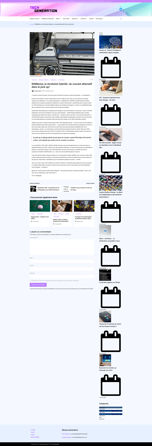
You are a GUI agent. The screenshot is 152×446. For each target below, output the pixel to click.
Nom (31, 258)
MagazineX (56, 444)
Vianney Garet (37, 91)
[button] (60, 18)
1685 (100, 412)
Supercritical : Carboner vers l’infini (40, 217)
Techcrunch (38, 175)
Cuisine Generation (66, 437)
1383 (100, 415)
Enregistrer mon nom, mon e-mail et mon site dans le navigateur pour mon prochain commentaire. (55, 280)
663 (100, 419)
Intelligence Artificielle (48, 18)
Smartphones (54, 79)
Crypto (55, 213)
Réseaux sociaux (34, 18)
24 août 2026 (102, 79)
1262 (100, 409)
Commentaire (34, 237)
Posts (103, 409)
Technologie (99, 18)
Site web (32, 273)
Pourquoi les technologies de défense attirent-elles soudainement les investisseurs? (83, 217)
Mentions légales (35, 437)
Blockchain (102, 410)
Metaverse (61, 213)
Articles (33, 434)
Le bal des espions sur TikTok (109, 282)
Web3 (57, 18)
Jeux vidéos (66, 18)
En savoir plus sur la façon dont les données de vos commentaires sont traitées (74, 288)
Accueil (32, 432)
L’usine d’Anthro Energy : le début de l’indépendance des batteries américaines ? (110, 194)
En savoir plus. (108, 1)
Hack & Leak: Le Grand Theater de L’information (60, 220)
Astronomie (102, 407)
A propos (33, 429)
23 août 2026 (102, 127)
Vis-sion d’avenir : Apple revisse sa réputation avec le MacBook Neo (110, 145)
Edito (100, 417)
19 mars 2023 (102, 268)
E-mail (32, 265)
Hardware (74, 18)
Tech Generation (66, 434)
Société (91, 18)
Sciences (83, 18)
